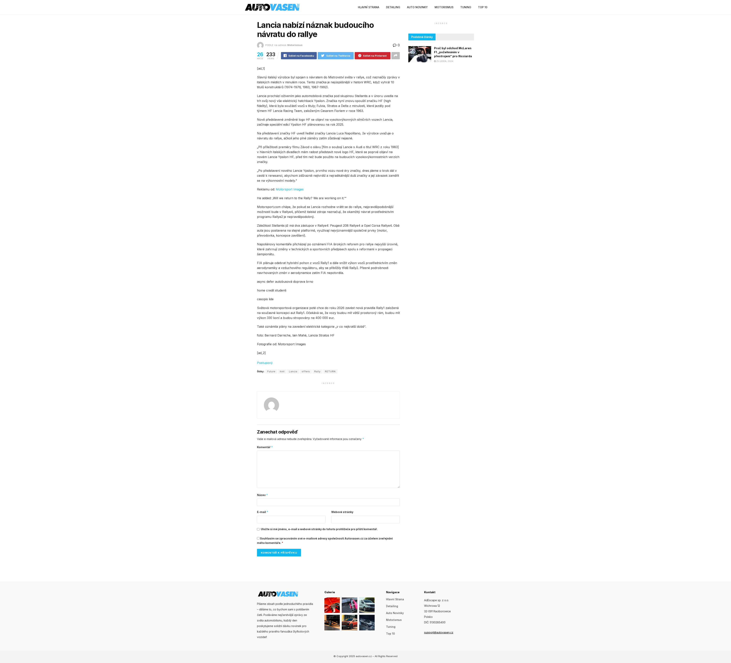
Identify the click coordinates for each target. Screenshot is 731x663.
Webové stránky (342, 512)
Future (271, 371)
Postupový (265, 363)
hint (282, 371)
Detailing (393, 7)
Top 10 (482, 7)
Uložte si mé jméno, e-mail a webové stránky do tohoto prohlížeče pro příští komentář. (319, 529)
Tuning (465, 7)
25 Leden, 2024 (444, 61)
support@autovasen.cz (438, 632)
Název (262, 495)
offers (306, 371)
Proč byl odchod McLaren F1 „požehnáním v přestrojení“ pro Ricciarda (453, 52)
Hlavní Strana (368, 7)
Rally (317, 371)
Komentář (265, 447)
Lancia (293, 371)
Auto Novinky (417, 7)
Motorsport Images (290, 189)
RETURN (330, 371)
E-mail (262, 512)
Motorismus (444, 7)
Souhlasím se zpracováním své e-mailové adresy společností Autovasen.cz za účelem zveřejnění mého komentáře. (325, 540)
